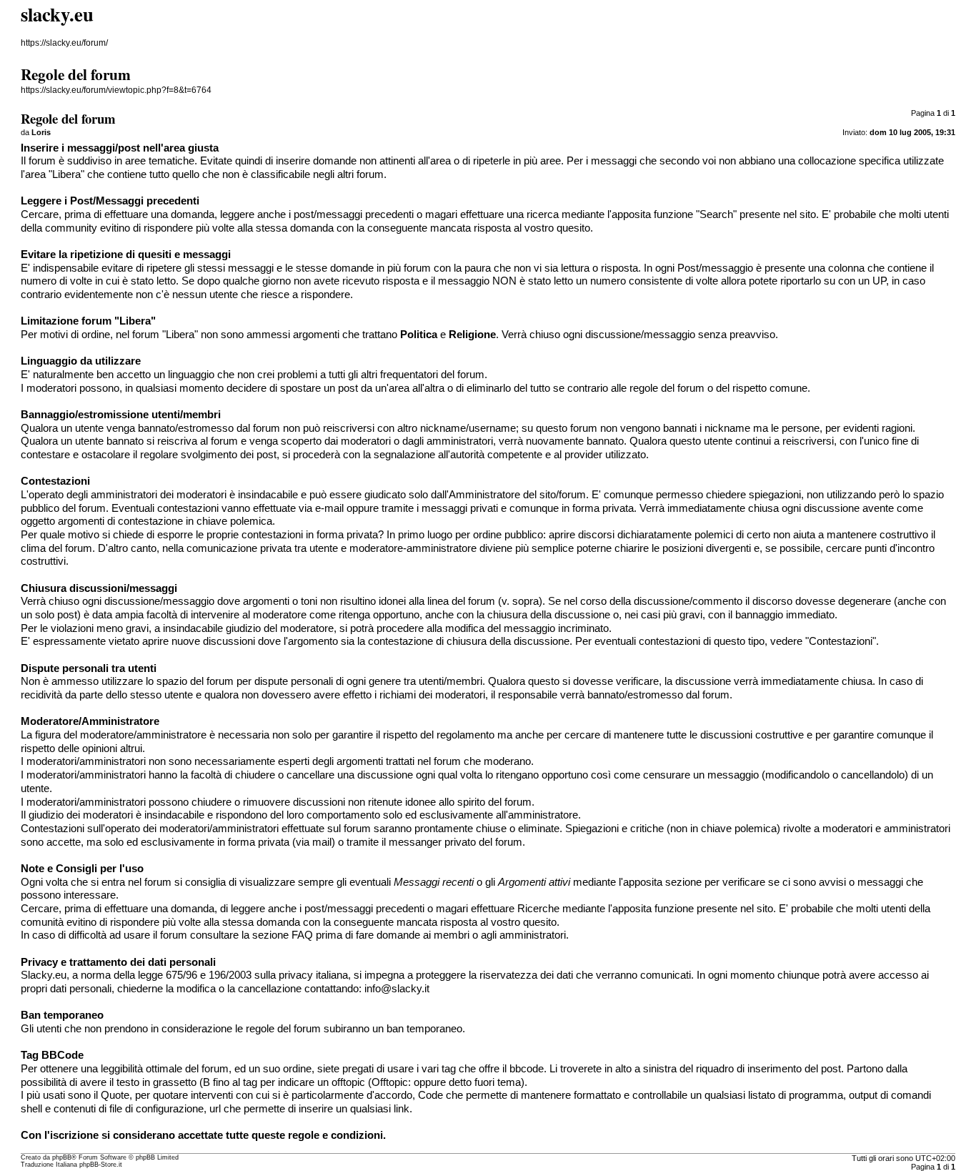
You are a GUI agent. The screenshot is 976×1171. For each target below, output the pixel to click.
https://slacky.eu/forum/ (64, 43)
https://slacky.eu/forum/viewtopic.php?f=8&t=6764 (116, 90)
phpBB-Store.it (100, 1164)
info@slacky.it (396, 988)
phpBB (61, 1157)
